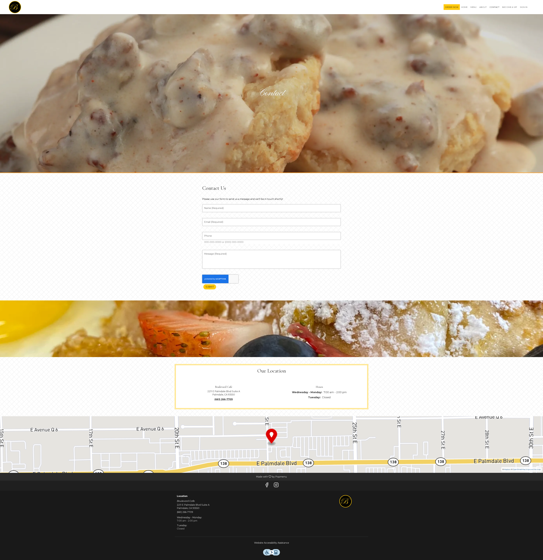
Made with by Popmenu (144, 476)
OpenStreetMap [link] (519, 469)
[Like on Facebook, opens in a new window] (266, 485)
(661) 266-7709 (185, 512)
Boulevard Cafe (345, 501)
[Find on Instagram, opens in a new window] (276, 485)
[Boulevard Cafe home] (15, 7)
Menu (473, 7)
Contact (494, 7)
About (483, 7)
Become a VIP (509, 7)
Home (464, 7)
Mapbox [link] (507, 469)
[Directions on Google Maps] (271, 444)
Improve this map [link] (533, 469)
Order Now (451, 7)
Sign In (523, 7)
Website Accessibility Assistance (271, 542)
